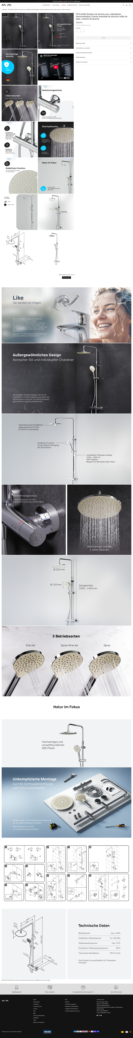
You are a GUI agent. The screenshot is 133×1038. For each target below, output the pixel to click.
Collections (36, 1004)
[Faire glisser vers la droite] (95, 1)
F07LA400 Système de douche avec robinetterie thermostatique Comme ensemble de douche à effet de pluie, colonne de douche (39, 9)
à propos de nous (37, 1006)
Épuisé (103, 38)
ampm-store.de (8, 1031)
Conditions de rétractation (71, 1008)
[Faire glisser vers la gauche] (38, 1)
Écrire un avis (66, 277)
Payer (34, 1020)
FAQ (34, 1011)
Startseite (4, 9)
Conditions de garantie (70, 1004)
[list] (38, 139)
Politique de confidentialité (71, 1006)
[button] (46, 5)
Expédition (36, 1017)
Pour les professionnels (39, 1015)
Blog (34, 1013)
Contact (35, 1008)
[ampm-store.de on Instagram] (99, 1015)
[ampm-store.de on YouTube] (101, 1015)
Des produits (36, 1001)
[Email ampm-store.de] (97, 1015)
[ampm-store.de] (6, 5)
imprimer (67, 1001)
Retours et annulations (38, 1022)
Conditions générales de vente (72, 1011)
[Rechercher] (123, 5)
